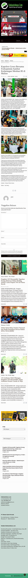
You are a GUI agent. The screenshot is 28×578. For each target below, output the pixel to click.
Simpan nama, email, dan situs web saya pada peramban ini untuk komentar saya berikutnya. (12, 251)
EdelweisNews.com (18, 575)
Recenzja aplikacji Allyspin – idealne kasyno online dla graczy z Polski (14, 49)
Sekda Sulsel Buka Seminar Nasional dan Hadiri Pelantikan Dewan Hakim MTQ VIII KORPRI (13, 468)
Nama (3, 231)
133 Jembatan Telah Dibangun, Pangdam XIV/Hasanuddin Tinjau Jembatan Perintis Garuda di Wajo (12, 379)
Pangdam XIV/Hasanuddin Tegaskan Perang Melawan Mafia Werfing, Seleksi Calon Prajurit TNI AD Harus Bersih (13, 449)
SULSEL (16, 76)
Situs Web (3, 244)
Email (2, 237)
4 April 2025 (4, 76)
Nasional (12, 76)
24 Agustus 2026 (5, 383)
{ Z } (12, 575)
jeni (12, 197)
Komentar (4, 212)
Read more (3, 402)
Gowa (9, 76)
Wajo (13, 375)
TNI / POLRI (8, 375)
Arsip (4, 426)
